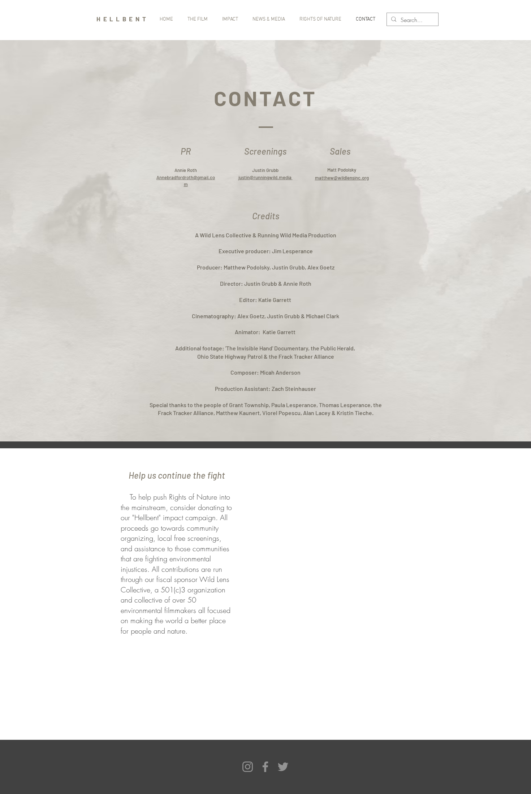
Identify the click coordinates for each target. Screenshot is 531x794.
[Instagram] (248, 767)
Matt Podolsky (341, 170)
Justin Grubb (265, 170)
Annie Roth (185, 170)
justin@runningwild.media (265, 177)
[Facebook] (265, 767)
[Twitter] (283, 767)
